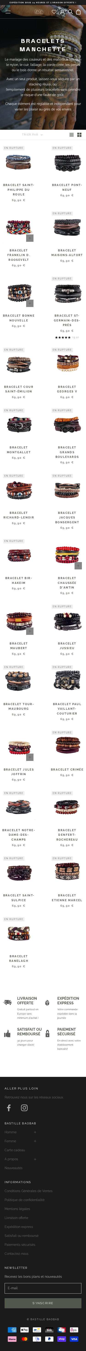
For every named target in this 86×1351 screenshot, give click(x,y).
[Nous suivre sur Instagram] (24, 1108)
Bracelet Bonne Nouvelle (19, 318)
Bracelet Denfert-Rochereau (67, 835)
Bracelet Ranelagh (18, 959)
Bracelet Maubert (19, 646)
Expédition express (19, 1227)
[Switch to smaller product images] (79, 135)
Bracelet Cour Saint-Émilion (18, 389)
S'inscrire (43, 1303)
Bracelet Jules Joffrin (19, 772)
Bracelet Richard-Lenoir (18, 515)
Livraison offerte (16, 1218)
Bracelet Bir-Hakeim (18, 580)
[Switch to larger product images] (71, 135)
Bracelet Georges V (67, 389)
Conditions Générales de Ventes (29, 1191)
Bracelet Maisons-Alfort (67, 253)
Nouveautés (13, 1168)
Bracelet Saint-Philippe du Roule (19, 189)
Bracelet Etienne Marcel (67, 898)
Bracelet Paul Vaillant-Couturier (67, 709)
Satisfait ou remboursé (22, 1236)
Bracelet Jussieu (67, 646)
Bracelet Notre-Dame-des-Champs (18, 835)
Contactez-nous (16, 1253)
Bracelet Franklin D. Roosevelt (18, 255)
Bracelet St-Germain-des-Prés (67, 320)
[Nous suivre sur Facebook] (9, 1108)
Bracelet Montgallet (19, 450)
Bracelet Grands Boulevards (67, 452)
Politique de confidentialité (24, 1200)
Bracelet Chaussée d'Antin (67, 583)
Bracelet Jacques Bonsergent (67, 517)
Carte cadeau (15, 1150)
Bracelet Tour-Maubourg (18, 706)
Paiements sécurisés (20, 1245)
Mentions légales (17, 1209)
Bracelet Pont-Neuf (67, 187)
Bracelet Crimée (67, 769)
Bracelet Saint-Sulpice (19, 898)
